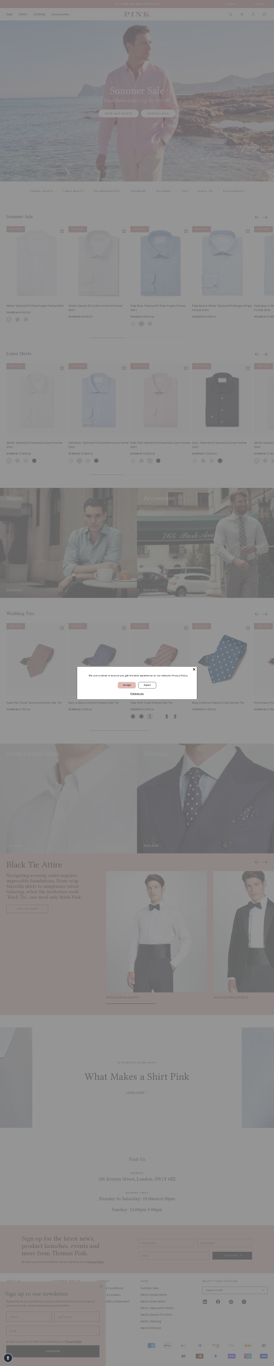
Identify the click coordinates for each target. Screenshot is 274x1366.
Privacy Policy (180, 675)
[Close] (194, 669)
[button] (8, 1358)
